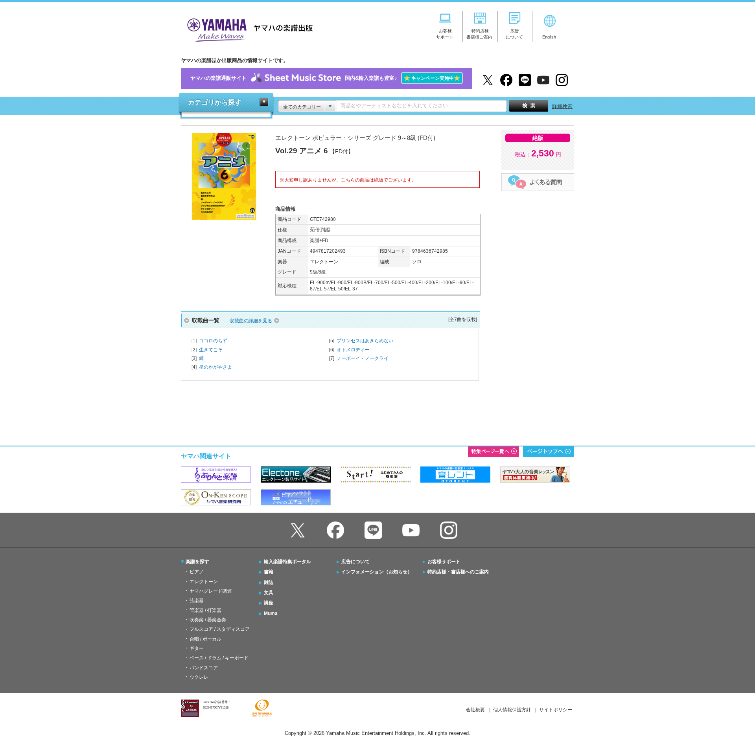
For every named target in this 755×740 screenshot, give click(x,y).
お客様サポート (443, 561)
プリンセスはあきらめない (365, 340)
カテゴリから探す (214, 102)
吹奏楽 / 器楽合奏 (208, 619)
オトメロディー (353, 350)
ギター (197, 648)
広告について (355, 561)
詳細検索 (562, 106)
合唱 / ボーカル (205, 639)
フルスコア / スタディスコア (220, 629)
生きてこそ (211, 350)
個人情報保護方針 (512, 709)
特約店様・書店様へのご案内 (458, 572)
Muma (271, 613)
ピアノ (197, 572)
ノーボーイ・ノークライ (363, 358)
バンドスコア (204, 667)
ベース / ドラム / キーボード (219, 658)
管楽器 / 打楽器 (205, 610)
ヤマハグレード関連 (211, 591)
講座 (268, 603)
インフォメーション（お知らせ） (376, 572)
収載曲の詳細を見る (251, 320)
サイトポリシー (555, 709)
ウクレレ (199, 677)
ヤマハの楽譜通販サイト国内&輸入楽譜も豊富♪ (325, 78)
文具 (268, 592)
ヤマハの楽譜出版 (248, 29)
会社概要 (475, 709)
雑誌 (268, 582)
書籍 (268, 572)
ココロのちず (213, 340)
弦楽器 (197, 600)
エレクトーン (204, 581)
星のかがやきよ (215, 367)
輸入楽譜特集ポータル (287, 561)
